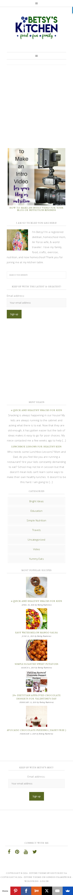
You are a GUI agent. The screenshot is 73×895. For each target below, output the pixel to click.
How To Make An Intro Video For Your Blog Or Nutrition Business (37, 209)
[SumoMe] (68, 891)
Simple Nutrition (36, 520)
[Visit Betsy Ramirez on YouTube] (26, 852)
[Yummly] (36, 891)
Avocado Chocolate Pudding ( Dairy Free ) (36, 730)
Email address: (16, 295)
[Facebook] (26, 891)
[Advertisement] (36, 106)
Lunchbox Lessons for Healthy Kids (36, 446)
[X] (47, 891)
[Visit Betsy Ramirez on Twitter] (34, 852)
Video (36, 549)
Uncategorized (36, 539)
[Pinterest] (15, 891)
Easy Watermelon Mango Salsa (36, 632)
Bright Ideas (36, 501)
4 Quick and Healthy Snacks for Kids (36, 410)
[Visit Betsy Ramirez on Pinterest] (17, 852)
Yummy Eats (36, 558)
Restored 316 (58, 873)
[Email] (57, 891)
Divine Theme (32, 877)
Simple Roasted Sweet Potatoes (36, 664)
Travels (36, 530)
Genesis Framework (58, 877)
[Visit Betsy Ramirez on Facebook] (9, 852)
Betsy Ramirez (36, 27)
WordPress (31, 881)
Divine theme (38, 873)
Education (37, 510)
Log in (44, 881)
